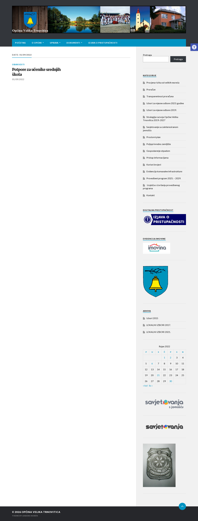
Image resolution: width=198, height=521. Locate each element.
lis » (151, 385)
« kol (145, 385)
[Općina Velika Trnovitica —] (99, 19)
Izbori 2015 (152, 318)
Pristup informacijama (157, 157)
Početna (20, 43)
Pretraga (147, 55)
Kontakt (150, 195)
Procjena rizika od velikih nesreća (162, 82)
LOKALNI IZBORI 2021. (158, 332)
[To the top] (182, 506)
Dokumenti (73, 43)
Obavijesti (18, 64)
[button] (194, 47)
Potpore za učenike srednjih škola (36, 72)
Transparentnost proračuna (160, 96)
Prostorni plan (153, 137)
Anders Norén (30, 516)
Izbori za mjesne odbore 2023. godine (165, 103)
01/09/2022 (18, 79)
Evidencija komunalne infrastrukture (164, 171)
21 (158, 375)
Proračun (151, 89)
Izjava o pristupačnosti (102, 43)
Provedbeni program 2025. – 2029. (163, 178)
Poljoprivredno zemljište (158, 144)
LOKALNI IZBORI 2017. (158, 325)
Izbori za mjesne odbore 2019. (161, 110)
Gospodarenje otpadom (158, 150)
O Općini (37, 43)
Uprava (54, 43)
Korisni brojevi (153, 164)
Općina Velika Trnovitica (41, 511)
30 (170, 381)
